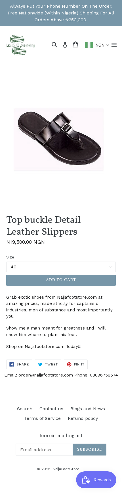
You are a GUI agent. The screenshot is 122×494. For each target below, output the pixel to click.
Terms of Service (42, 418)
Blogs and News (87, 408)
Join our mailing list (61, 436)
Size (10, 257)
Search (24, 408)
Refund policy (83, 418)
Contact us (51, 408)
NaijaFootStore (65, 469)
